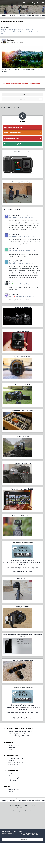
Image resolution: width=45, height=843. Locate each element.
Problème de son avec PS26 (18, 215)
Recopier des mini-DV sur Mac (22, 411)
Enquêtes (11, 747)
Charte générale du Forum (13, 127)
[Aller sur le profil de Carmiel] (6, 216)
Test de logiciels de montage (17, 734)
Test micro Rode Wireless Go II (22, 660)
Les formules (12, 774)
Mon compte (12, 776)
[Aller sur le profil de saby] (6, 295)
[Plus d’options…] (41, 42)
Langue (25, 805)
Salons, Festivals (13, 789)
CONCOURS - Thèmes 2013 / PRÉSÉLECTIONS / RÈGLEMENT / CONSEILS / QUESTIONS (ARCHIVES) (20, 31)
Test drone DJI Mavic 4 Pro (22, 357)
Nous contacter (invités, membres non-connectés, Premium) (22, 809)
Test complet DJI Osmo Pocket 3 (22, 516)
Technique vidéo (13, 745)
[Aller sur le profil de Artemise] (6, 249)
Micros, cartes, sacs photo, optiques (20, 731)
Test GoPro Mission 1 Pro (22, 152)
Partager (23, 94)
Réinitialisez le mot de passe (22, 571)
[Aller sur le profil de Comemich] (6, 283)
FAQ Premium (12, 780)
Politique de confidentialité (22, 807)
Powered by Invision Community (22, 811)
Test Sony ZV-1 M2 (22, 578)
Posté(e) (15, 42)
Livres (10, 749)
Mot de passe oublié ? (11, 138)
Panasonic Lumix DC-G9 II (22, 463)
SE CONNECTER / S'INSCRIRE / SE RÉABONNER (22, 568)
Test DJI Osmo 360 (22, 331)
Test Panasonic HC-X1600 (22, 307)
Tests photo (12, 760)
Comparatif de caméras (16, 762)
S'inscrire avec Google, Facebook (15, 144)
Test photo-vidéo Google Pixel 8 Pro (23, 489)
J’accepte (23, 840)
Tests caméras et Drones (16, 758)
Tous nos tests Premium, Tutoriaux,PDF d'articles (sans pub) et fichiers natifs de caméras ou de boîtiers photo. (22, 562)
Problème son (13, 248)
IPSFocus (19, 805)
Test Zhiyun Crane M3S (22, 607)
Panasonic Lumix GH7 (22, 385)
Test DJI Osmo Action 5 (22, 436)
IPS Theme (11, 805)
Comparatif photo (14, 764)
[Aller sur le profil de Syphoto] (4, 41)
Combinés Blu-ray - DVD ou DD (18, 736)
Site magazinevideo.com (12, 133)
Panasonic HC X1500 (16, 261)
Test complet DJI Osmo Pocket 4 (22, 182)
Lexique (11, 791)
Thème (32, 805)
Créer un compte (14, 778)
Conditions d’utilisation (30, 833)
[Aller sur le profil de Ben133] (6, 262)
